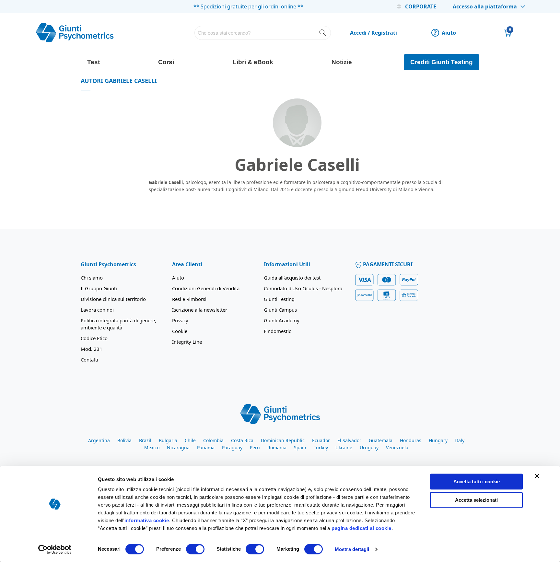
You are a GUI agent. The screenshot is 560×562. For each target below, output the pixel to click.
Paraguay (232, 447)
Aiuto (445, 33)
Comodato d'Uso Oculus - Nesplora (303, 288)
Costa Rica (242, 440)
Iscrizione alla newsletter (199, 309)
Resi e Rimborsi (189, 299)
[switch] (195, 550)
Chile (190, 440)
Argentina (99, 440)
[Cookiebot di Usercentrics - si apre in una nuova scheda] (55, 549)
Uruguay (369, 447)
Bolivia (124, 440)
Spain (300, 447)
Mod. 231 (91, 349)
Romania (276, 447)
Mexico (151, 447)
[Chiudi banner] (537, 476)
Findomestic (277, 331)
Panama (206, 447)
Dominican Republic (283, 440)
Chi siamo (92, 277)
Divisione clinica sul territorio (113, 299)
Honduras (410, 440)
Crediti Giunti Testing (441, 62)
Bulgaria (168, 440)
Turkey (321, 447)
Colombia (213, 440)
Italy (459, 440)
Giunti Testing (279, 299)
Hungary (438, 440)
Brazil (145, 440)
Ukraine (343, 447)
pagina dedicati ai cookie (361, 528)
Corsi (166, 62)
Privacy (180, 320)
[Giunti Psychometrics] (280, 413)
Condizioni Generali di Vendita (205, 288)
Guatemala (380, 440)
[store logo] (75, 33)
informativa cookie (146, 520)
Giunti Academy (281, 320)
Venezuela (397, 447)
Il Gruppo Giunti (99, 288)
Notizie (342, 62)
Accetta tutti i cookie (476, 481)
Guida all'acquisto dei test (292, 277)
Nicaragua (178, 447)
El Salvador (349, 440)
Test (93, 62)
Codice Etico (94, 338)
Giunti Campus (280, 309)
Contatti (89, 359)
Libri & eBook (253, 62)
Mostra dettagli (352, 549)
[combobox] (262, 33)
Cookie (179, 331)
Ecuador (321, 440)
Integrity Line (187, 341)
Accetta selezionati (476, 500)
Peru (255, 447)
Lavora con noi (97, 309)
